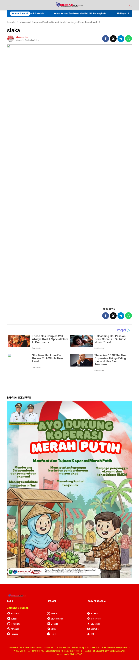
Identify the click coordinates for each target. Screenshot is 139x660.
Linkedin (54, 624)
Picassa (14, 634)
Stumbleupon (57, 618)
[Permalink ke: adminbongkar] (10, 38)
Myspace (15, 629)
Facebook (15, 613)
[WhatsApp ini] (128, 38)
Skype (53, 629)
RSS (92, 634)
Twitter (54, 613)
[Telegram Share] (120, 38)
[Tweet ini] (113, 38)
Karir (10, 601)
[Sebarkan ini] (105, 38)
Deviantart (95, 624)
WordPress (96, 618)
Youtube (94, 629)
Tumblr (14, 618)
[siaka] (69, 174)
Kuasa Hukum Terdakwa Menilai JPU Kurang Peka (91, 13)
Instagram (15, 624)
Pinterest (95, 613)
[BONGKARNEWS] (69, 4)
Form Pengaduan (97, 601)
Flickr (53, 634)
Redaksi (52, 601)
